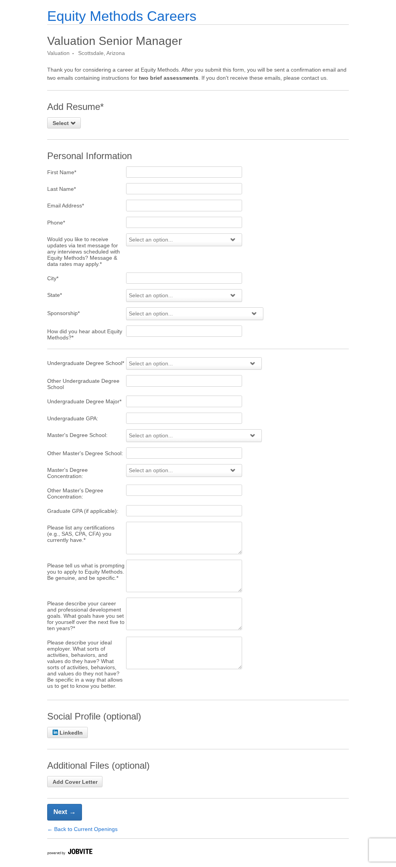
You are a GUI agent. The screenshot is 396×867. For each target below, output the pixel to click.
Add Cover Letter (75, 782)
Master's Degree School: (77, 435)
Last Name (61, 189)
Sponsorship (63, 313)
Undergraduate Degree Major (84, 401)
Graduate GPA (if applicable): (82, 511)
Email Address (65, 205)
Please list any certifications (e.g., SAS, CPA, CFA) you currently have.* (80, 533)
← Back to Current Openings (82, 829)
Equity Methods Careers (121, 16)
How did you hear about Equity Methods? (84, 334)
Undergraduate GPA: (72, 418)
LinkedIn (71, 733)
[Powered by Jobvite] (69, 853)
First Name (61, 172)
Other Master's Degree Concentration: (75, 493)
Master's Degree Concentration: (67, 473)
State (54, 295)
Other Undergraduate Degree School (83, 384)
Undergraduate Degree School (85, 363)
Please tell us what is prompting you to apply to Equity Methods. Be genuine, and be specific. (86, 571)
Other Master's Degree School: (85, 453)
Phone (56, 222)
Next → (64, 812)
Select (61, 123)
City (52, 278)
